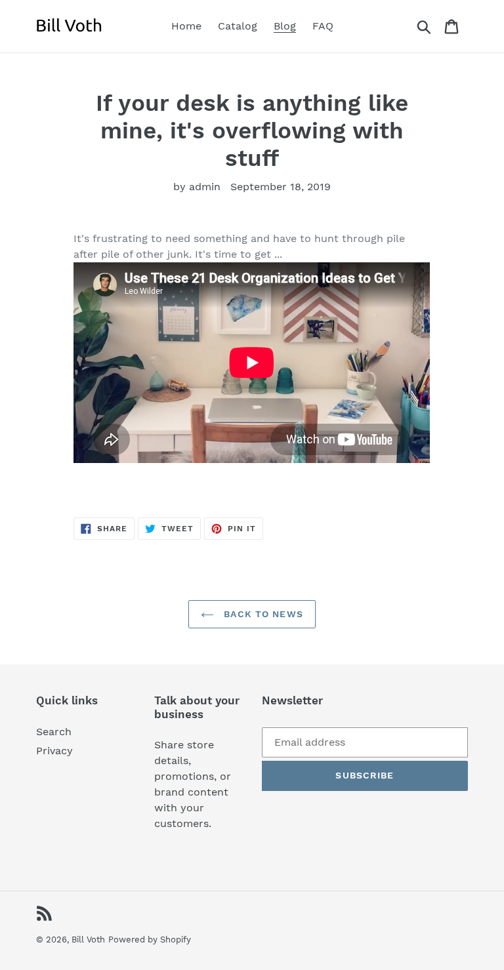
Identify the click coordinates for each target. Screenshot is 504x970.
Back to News (261, 614)
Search (54, 731)
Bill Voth (88, 939)
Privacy (54, 750)
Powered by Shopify (149, 939)
